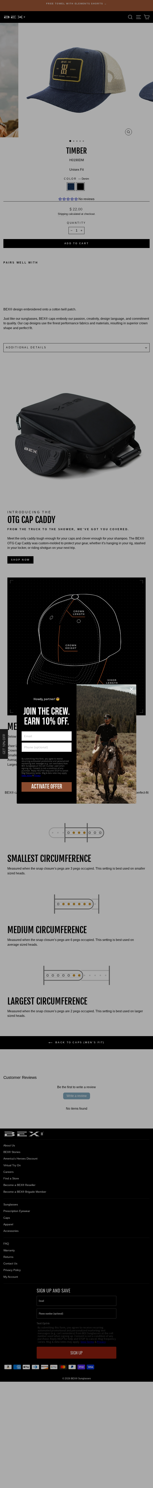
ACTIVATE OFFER (46, 786)
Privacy (37, 775)
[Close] (131, 689)
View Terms (27, 775)
